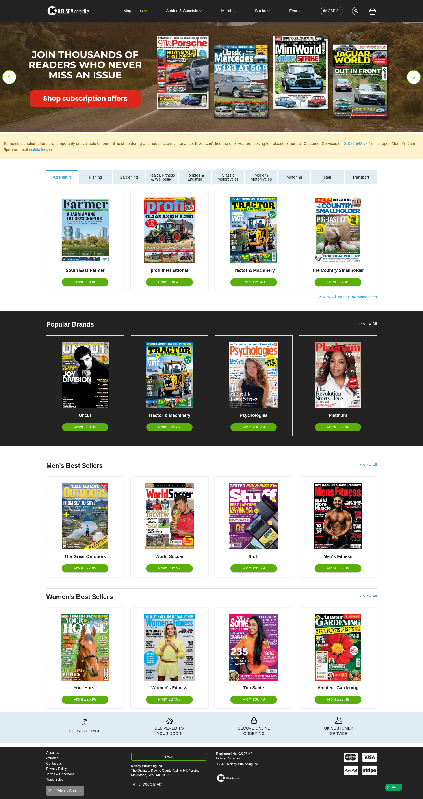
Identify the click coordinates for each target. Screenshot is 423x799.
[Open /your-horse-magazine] (85, 647)
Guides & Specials (182, 11)
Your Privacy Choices (65, 791)
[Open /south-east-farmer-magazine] (85, 230)
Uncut (85, 415)
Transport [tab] (360, 177)
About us (52, 752)
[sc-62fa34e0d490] (69, 11)
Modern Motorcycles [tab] (261, 177)
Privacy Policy (56, 769)
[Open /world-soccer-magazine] (169, 516)
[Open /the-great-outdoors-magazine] (85, 516)
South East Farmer (85, 270)
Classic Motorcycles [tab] (228, 177)
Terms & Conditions (60, 774)
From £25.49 (253, 282)
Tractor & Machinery (254, 270)
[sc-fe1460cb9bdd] (228, 778)
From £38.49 (338, 699)
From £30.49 (169, 282)
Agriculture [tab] (62, 177)
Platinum (338, 415)
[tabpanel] (211, 245)
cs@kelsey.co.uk (44, 149)
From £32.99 (169, 568)
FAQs (169, 756)
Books (260, 11)
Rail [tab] (327, 177)
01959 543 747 (357, 143)
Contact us (54, 763)
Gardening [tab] (128, 177)
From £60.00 (85, 282)
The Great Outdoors (85, 556)
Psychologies (254, 415)
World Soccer (169, 556)
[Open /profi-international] (169, 230)
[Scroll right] (414, 77)
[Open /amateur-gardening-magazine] (338, 647)
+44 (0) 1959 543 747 (146, 784)
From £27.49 (338, 282)
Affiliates (52, 758)
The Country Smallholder (338, 270)
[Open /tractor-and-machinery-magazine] (253, 230)
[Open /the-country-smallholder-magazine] (338, 230)
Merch (226, 11)
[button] (145, 11)
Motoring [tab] (294, 177)
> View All (368, 324)
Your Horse (85, 687)
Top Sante (253, 687)
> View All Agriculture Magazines (348, 297)
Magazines (133, 11)
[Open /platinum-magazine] (338, 375)
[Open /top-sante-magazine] (253, 647)
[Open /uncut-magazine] (85, 375)
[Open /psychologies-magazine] (254, 375)
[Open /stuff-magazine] (253, 516)
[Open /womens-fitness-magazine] (169, 647)
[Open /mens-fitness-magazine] (338, 516)
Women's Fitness (169, 687)
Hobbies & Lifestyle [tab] (195, 177)
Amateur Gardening (337, 687)
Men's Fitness (337, 556)
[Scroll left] (9, 77)
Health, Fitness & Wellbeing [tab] (161, 177)
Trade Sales (54, 779)
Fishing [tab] (95, 177)
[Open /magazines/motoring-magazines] (211, 77)
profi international (169, 270)
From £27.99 (85, 568)
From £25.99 (85, 699)
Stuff (254, 556)
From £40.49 (85, 427)
